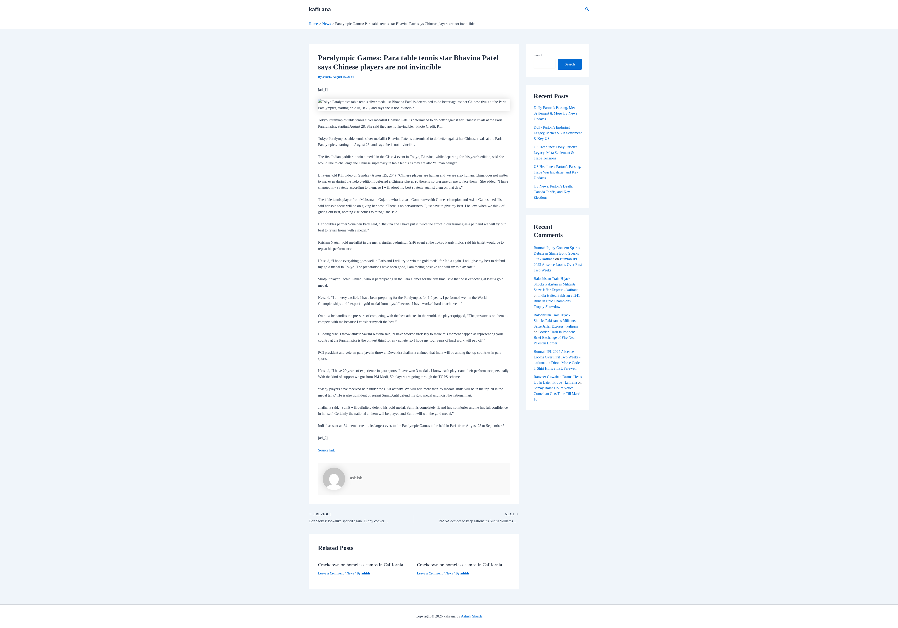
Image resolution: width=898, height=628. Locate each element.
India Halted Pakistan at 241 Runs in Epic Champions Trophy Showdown (557, 301)
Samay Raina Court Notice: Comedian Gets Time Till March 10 (557, 393)
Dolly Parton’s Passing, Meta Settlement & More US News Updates (555, 113)
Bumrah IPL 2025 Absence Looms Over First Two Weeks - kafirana (557, 357)
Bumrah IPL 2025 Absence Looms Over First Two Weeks (558, 264)
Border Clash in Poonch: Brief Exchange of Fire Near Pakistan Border (555, 337)
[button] (587, 9)
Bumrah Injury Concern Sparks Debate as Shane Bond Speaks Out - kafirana (557, 253)
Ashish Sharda (471, 616)
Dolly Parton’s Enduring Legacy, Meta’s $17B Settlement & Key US (558, 133)
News (350, 573)
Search (538, 55)
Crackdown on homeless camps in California (360, 564)
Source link (326, 450)
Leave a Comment (331, 573)
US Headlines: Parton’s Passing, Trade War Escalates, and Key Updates (557, 172)
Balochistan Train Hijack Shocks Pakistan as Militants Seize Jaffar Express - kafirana (556, 284)
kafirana (320, 9)
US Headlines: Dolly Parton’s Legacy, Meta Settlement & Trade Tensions (555, 152)
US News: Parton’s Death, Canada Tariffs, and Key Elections (553, 191)
